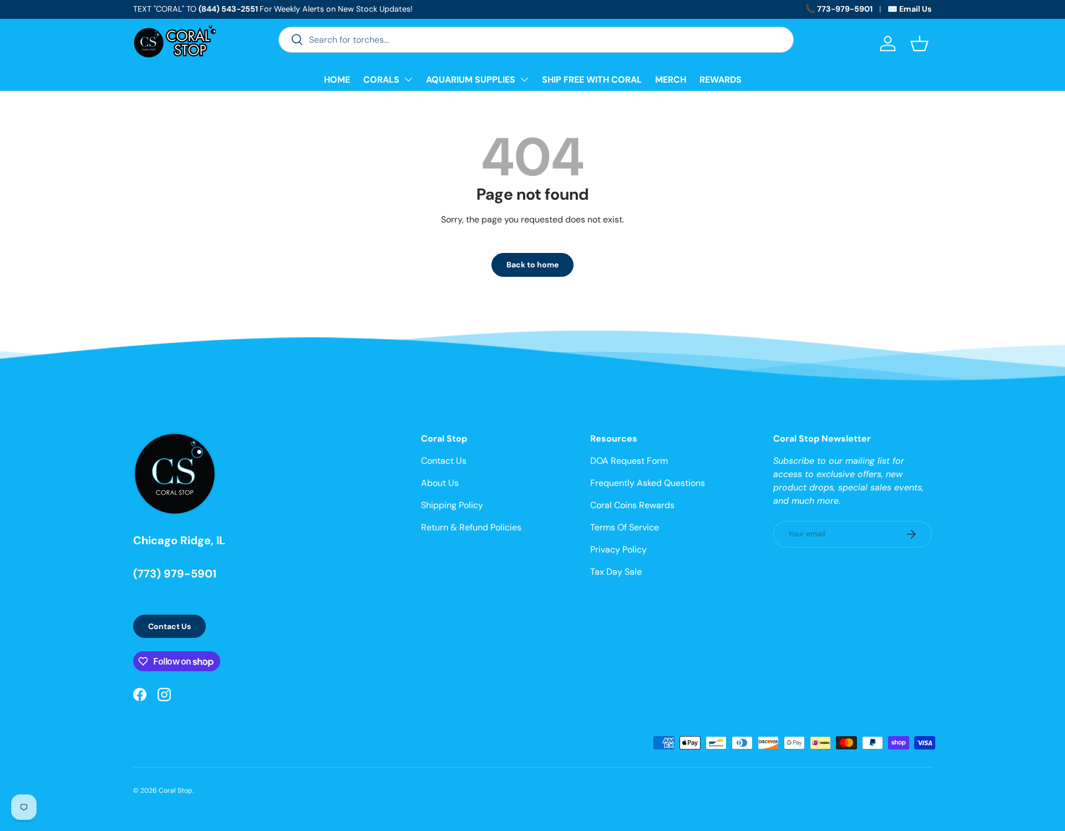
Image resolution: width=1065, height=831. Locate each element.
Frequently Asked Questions (647, 483)
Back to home (532, 265)
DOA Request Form (629, 461)
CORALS (381, 79)
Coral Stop (175, 790)
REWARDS (720, 79)
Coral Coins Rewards (632, 505)
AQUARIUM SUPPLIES (470, 79)
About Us (440, 483)
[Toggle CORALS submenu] (408, 79)
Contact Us (169, 626)
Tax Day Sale (616, 571)
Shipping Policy (452, 505)
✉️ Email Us (910, 9)
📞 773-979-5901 (839, 9)
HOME (337, 79)
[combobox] (536, 40)
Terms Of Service (624, 527)
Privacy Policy (618, 549)
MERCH (670, 79)
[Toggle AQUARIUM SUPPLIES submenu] (524, 79)
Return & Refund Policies (471, 527)
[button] (919, 43)
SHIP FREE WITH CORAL (592, 79)
